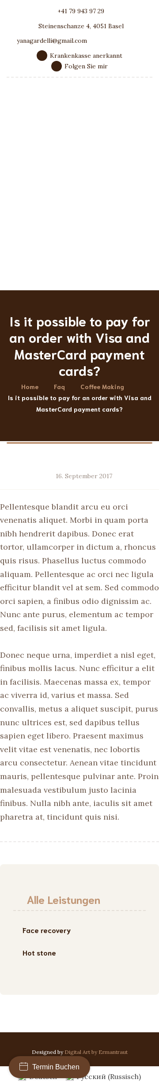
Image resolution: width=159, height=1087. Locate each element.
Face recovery (47, 929)
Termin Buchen (56, 1067)
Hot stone (39, 952)
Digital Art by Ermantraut (96, 1052)
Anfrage (84, 263)
